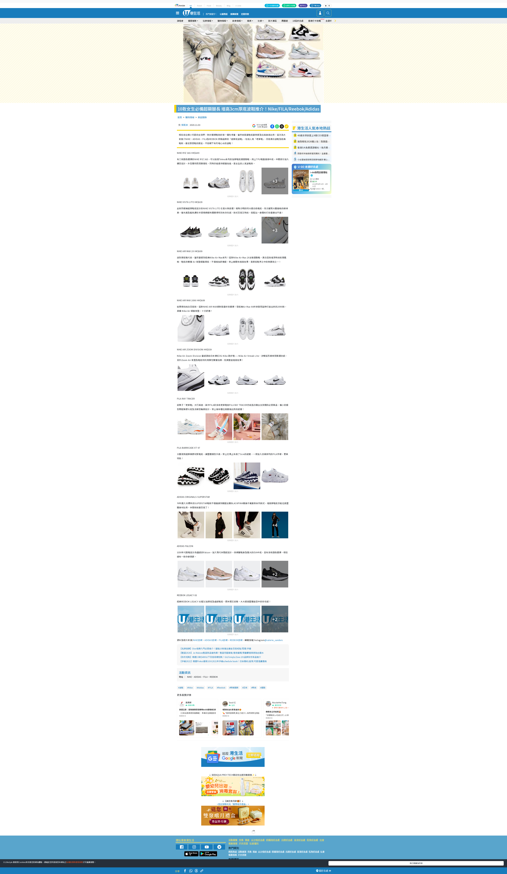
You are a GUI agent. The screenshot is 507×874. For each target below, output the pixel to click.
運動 (263, 687)
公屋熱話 (224, 14)
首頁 (179, 117)
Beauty (219, 5)
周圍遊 (284, 20)
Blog (228, 5)
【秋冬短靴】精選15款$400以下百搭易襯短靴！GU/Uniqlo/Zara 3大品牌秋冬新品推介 (220, 657)
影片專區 (272, 20)
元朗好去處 (286, 840)
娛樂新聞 (234, 14)
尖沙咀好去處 (258, 840)
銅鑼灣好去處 (273, 840)
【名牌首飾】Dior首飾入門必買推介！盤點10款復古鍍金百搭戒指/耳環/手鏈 (215, 648)
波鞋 (181, 687)
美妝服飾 (202, 117)
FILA (221, 640)
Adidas (201, 687)
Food (209, 5)
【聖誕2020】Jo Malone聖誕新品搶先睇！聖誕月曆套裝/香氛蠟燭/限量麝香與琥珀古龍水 (222, 652)
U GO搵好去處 (273, 5)
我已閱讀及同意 (416, 863)
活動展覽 (232, 840)
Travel (199, 5)
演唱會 (180, 20)
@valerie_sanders (274, 640)
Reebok (221, 687)
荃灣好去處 (299, 840)
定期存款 (245, 14)
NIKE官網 (197, 640)
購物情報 (189, 117)
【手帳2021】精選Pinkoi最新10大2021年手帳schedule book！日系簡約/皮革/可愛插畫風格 (223, 661)
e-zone (238, 5)
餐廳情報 (232, 843)
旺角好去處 (312, 840)
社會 (322, 840)
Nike (190, 687)
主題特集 (330, 20)
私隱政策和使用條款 (74, 862)
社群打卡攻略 (290, 5)
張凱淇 (184, 124)
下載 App (316, 5)
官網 (225, 640)
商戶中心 (303, 5)
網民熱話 (232, 851)
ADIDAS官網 (211, 640)
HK (191, 5)
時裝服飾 (234, 687)
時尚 (254, 687)
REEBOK (234, 640)
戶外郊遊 (243, 843)
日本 (245, 687)
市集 (241, 840)
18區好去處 (298, 20)
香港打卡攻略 (314, 20)
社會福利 (254, 843)
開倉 (247, 840)
